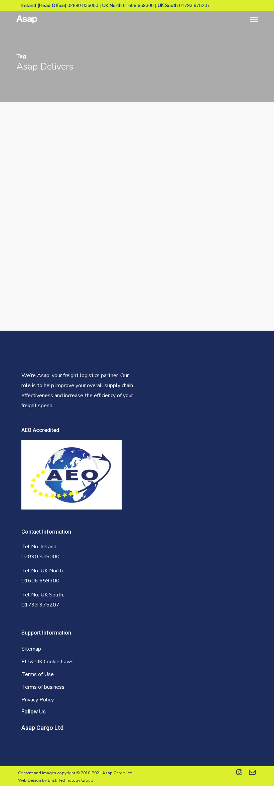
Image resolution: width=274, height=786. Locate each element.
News (23, 284)
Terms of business (42, 687)
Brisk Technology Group (70, 780)
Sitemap (31, 649)
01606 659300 (138, 5)
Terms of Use (37, 674)
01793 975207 (194, 5)
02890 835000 (82, 5)
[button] (254, 19)
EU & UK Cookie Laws (47, 661)
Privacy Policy (37, 699)
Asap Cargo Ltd (42, 727)
